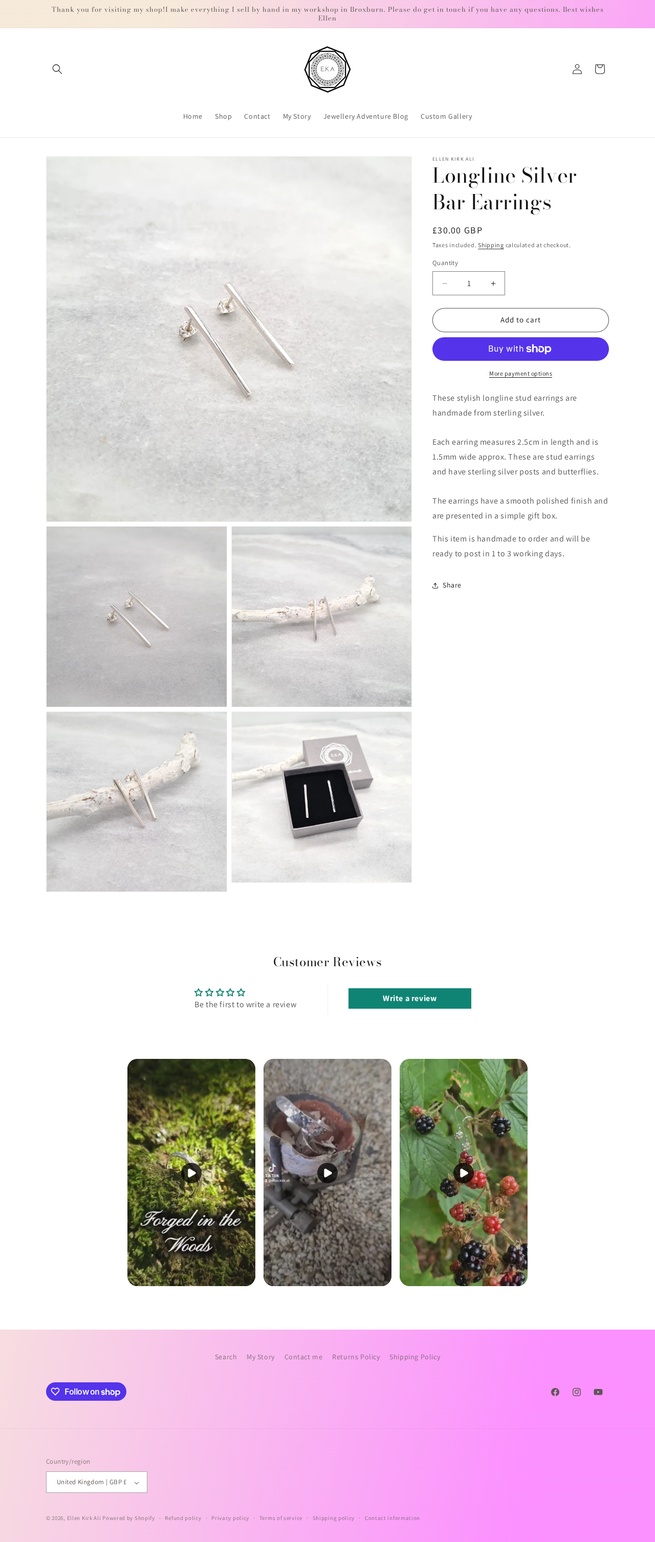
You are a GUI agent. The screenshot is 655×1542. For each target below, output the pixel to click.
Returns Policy (356, 1356)
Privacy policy (230, 1518)
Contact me (304, 1356)
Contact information (392, 1518)
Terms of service (280, 1518)
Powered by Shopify (128, 1518)
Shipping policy (334, 1518)
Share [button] (452, 585)
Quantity (445, 263)
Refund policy (183, 1518)
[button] (57, 69)
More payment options (520, 373)
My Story (261, 1356)
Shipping (491, 245)
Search (226, 1356)
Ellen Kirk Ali (84, 1518)
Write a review (409, 998)
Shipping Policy (414, 1356)
